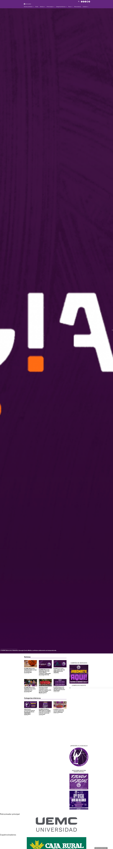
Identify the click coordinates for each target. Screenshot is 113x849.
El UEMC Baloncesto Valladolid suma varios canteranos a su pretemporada (30, 689)
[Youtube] (87, 1)
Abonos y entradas (28, 6)
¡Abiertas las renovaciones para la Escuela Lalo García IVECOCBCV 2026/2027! (29, 712)
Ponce (69, 6)
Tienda (36, 6)
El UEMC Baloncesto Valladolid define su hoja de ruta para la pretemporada (30, 670)
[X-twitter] (85, 1)
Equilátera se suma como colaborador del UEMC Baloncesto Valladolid (59, 670)
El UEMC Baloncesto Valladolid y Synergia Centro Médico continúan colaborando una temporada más (45, 672)
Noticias (42, 6)
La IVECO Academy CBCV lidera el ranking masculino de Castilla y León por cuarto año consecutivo (45, 712)
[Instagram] (81, 1)
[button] (79, 1)
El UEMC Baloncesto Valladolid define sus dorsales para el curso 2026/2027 (59, 688)
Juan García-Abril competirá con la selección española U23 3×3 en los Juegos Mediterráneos (45, 690)
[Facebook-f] (83, 1)
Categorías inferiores (60, 6)
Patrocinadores (77, 6)
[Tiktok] (89, 1)
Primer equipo (50, 6)
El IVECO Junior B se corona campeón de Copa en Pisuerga (59, 711)
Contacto (85, 6)
